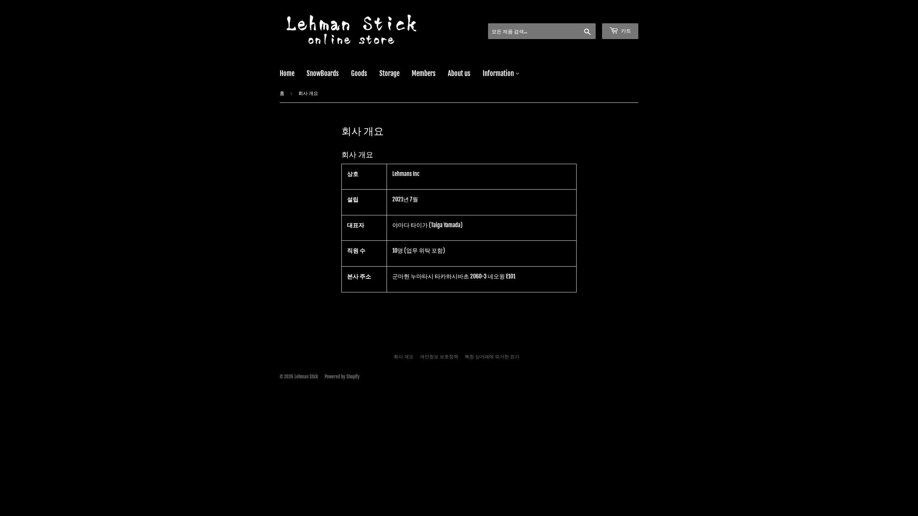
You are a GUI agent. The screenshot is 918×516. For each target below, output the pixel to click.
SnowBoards (323, 73)
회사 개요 (403, 356)
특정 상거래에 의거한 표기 (492, 356)
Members (424, 73)
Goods (359, 73)
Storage (389, 73)
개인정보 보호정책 (439, 356)
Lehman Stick (306, 376)
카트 (625, 31)
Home (287, 73)
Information (499, 73)
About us (459, 73)
